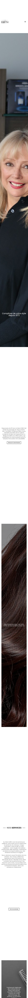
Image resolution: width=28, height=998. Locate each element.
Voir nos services (14, 909)
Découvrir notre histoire (14, 442)
